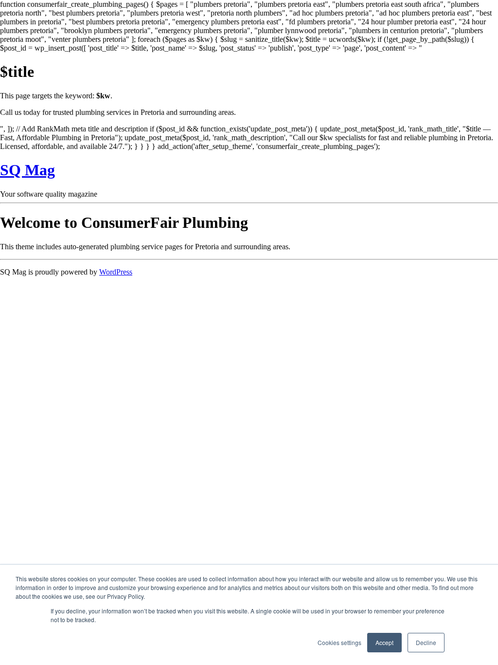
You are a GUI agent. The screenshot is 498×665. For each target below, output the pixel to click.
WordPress (115, 272)
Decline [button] (426, 642)
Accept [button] (384, 642)
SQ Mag (27, 170)
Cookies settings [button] (339, 642)
